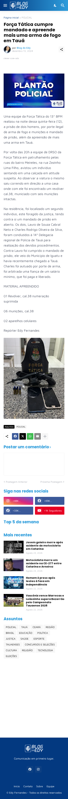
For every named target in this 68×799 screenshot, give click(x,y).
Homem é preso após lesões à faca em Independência (40, 581)
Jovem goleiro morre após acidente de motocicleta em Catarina (44, 546)
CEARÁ (37, 627)
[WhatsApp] (30, 436)
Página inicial (11, 17)
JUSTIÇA (10, 638)
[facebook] (30, 769)
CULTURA (11, 650)
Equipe (50, 786)
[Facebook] (15, 436)
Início (17, 786)
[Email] (37, 436)
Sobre (39, 786)
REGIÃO (50, 627)
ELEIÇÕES (11, 656)
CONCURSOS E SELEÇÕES (40, 644)
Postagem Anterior (16, 481)
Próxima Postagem (51, 481)
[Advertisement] (34, 698)
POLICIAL (27, 17)
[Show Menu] (5, 5)
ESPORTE (39, 638)
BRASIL (10, 632)
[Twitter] (22, 436)
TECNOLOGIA (45, 650)
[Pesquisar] (63, 5)
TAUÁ (24, 627)
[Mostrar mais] (45, 436)
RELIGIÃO (27, 650)
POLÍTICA (42, 632)
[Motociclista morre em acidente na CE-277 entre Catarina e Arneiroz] (14, 564)
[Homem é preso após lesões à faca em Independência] (14, 582)
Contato (28, 786)
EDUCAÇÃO (25, 632)
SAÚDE (24, 638)
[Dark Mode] (55, 5)
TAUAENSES (13, 644)
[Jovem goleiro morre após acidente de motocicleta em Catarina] (14, 547)
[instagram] (38, 769)
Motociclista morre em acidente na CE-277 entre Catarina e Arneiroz (44, 563)
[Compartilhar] (61, 49)
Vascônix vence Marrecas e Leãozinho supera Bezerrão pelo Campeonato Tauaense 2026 (45, 600)
